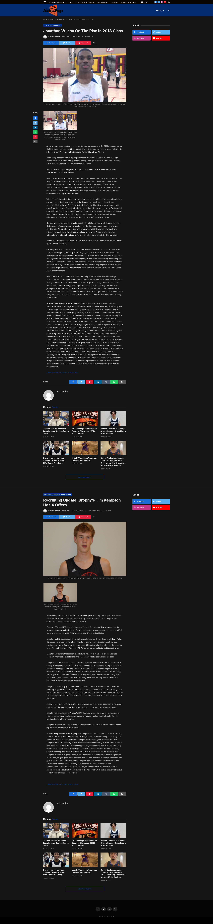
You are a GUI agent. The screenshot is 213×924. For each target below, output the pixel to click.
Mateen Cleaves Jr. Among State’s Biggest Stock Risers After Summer (113, 431)
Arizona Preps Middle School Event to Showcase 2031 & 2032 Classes (84, 431)
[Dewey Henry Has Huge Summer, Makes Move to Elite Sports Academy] (56, 448)
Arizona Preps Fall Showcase (85, 2)
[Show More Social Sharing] (94, 43)
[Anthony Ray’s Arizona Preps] (53, 10)
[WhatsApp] (35, 132)
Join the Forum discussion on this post (62, 372)
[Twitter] (35, 123)
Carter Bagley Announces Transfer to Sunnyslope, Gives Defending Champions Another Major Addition (113, 461)
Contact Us (114, 2)
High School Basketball (52, 25)
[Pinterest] (35, 137)
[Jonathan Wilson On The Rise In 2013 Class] (84, 75)
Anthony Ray (55, 36)
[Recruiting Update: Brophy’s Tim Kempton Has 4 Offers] (84, 549)
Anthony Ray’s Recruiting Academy (60, 2)
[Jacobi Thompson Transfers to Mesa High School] (85, 448)
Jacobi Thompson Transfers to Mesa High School (84, 459)
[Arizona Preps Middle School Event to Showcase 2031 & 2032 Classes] (85, 418)
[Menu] (45, 2)
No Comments (78, 36)
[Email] (35, 141)
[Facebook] (35, 118)
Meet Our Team (103, 2)
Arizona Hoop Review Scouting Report (57, 494)
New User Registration (128, 2)
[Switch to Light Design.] (169, 10)
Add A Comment (84, 477)
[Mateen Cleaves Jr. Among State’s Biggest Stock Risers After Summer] (113, 418)
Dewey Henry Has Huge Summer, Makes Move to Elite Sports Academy (54, 460)
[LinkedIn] (35, 127)
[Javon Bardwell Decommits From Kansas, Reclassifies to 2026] (56, 418)
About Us (160, 10)
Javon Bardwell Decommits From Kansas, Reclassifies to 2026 (56, 431)
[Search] (169, 2)
